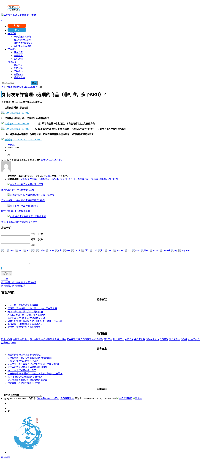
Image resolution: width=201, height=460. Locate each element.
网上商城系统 (36, 339)
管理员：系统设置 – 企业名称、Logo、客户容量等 (32, 308)
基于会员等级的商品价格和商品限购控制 (27, 367)
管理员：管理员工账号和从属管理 (24, 327)
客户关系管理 (73, 339)
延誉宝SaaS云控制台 (27, 87)
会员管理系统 (87, 339)
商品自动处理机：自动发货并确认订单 (26, 318)
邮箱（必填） (37, 239)
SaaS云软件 (194, 339)
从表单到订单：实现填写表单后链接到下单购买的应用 (34, 364)
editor (49, 176)
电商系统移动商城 (22, 36)
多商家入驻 (139, 339)
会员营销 (18, 68)
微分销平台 (118, 339)
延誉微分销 (6, 339)
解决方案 (18, 52)
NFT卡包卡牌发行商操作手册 (15, 211)
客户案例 (18, 58)
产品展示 (18, 55)
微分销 (184, 339)
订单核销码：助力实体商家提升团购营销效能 (23, 200)
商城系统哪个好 (51, 339)
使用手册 (12, 33)
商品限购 (98, 339)
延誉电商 (5, 342)
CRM (13, 342)
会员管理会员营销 (22, 40)
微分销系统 (19, 77)
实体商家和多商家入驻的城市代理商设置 (27, 380)
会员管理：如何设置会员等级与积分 (25, 324)
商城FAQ (18, 74)
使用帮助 (18, 71)
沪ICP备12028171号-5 (48, 398)
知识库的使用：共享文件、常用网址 (25, 311)
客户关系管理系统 (22, 46)
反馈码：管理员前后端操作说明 (23, 361)
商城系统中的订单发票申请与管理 (17, 189)
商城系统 (17, 339)
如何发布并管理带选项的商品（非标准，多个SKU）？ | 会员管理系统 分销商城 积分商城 (64, 179)
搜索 (34, 83)
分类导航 (5, 395)
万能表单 (108, 339)
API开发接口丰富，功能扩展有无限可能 (27, 314)
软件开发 (12, 49)
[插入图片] (1, 268)
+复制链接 (112, 179)
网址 (33, 245)
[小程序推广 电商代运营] (137, 398)
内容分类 (12, 62)
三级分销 (129, 339)
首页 (3, 87)
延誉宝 (25, 339)
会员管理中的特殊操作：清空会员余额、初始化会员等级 (35, 373)
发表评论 (12, 145)
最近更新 (18, 65)
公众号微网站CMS (23, 43)
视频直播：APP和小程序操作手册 (24, 383)
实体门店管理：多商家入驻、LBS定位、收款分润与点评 (35, 321)
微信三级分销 (152, 339)
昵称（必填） (37, 234)
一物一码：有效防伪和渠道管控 (23, 305)
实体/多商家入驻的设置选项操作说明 (19, 222)
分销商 (62, 339)
